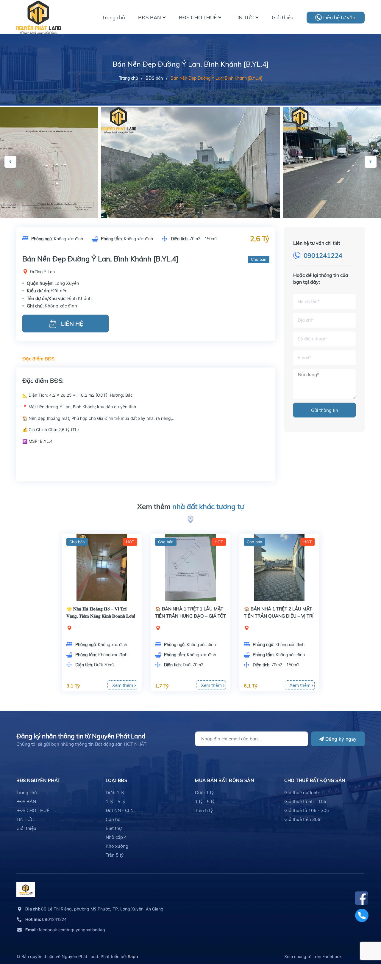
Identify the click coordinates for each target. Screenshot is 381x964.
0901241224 (323, 255)
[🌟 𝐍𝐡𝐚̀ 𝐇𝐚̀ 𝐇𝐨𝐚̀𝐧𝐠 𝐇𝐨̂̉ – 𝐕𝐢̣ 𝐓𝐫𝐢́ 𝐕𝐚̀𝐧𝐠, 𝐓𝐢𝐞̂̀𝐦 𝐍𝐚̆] (102, 567)
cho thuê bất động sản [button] (314, 780)
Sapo (133, 956)
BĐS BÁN (26, 801)
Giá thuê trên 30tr (302, 819)
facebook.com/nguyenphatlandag (65, 929)
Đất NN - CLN (120, 810)
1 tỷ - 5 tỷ (115, 801)
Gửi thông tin (324, 410)
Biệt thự (114, 828)
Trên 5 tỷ (115, 855)
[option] (190, 174)
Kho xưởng (117, 846)
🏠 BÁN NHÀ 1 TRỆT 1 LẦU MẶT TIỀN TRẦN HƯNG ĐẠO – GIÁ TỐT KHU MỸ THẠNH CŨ (190, 616)
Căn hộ (113, 819)
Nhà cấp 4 (116, 837)
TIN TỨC (25, 819)
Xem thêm (190, 506)
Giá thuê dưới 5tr (301, 792)
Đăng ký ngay (340, 739)
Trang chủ (26, 792)
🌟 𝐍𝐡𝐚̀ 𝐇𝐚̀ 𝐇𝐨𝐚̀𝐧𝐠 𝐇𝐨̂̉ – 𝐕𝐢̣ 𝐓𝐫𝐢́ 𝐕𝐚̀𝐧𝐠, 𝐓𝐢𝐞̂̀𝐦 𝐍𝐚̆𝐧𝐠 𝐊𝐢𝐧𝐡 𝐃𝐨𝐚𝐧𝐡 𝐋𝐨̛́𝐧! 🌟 (100, 616)
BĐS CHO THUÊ (32, 810)
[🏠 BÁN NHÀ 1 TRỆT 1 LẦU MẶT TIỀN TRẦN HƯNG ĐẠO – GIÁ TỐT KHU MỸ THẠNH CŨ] (190, 567)
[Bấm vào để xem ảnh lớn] (190, 174)
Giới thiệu (26, 828)
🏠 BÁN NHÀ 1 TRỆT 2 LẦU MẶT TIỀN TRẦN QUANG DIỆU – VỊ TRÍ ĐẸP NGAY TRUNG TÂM (278, 616)
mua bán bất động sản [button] (224, 780)
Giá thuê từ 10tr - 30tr (306, 810)
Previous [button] (10, 162)
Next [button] (371, 162)
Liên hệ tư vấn (339, 17)
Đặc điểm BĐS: (39, 359)
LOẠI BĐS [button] (116, 780)
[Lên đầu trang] (361, 932)
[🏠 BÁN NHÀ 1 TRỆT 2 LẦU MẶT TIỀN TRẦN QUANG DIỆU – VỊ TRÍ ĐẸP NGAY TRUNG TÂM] (279, 567)
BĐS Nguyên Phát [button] (38, 780)
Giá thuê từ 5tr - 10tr (305, 801)
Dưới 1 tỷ (115, 792)
